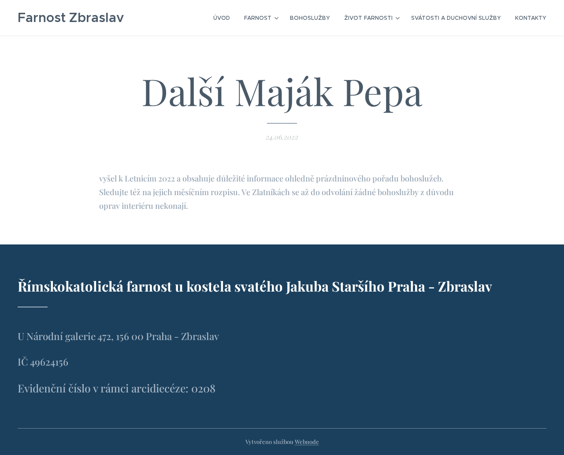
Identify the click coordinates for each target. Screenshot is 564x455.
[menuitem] (224, 18)
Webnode (307, 441)
